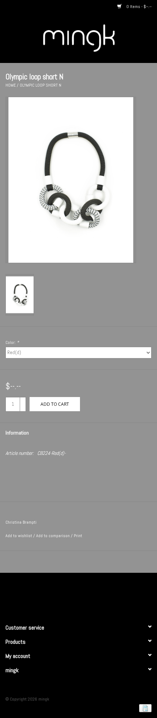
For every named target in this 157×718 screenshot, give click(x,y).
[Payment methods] (144, 708)
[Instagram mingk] (91, 595)
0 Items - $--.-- (138, 6)
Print (78, 536)
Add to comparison (53, 536)
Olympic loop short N (40, 85)
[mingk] (90, 37)
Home (10, 85)
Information (17, 432)
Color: (12, 342)
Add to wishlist (18, 536)
